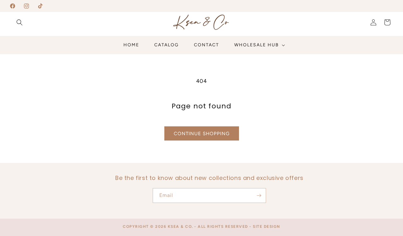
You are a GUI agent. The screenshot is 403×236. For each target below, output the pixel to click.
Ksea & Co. (180, 226)
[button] (19, 22)
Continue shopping (202, 133)
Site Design (266, 226)
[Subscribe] (259, 195)
